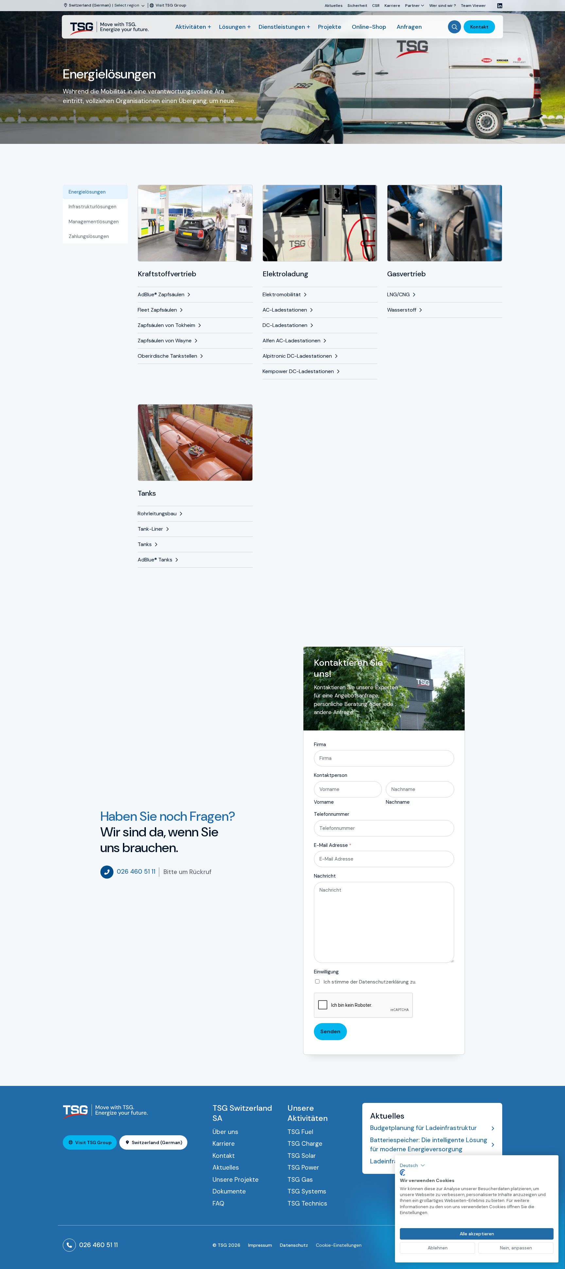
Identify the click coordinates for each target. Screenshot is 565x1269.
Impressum (260, 1245)
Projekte (329, 27)
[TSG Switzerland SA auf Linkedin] (497, 6)
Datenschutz (294, 1245)
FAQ (218, 1203)
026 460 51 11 (136, 871)
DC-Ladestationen (285, 325)
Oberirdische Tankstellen (167, 355)
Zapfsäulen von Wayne (165, 340)
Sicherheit (357, 5)
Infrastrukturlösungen (92, 206)
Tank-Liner (150, 528)
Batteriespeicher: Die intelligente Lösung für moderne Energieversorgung (428, 1145)
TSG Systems (306, 1191)
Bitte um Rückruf (187, 872)
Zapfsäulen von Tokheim (166, 325)
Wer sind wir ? (442, 5)
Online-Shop (369, 27)
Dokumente (229, 1191)
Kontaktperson (330, 775)
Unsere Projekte (236, 1179)
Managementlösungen (94, 221)
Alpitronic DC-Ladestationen (297, 355)
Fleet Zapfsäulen (157, 309)
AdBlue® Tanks (155, 559)
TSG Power (303, 1167)
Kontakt (479, 27)
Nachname (398, 802)
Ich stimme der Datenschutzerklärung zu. (370, 982)
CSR (376, 5)
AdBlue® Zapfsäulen (161, 294)
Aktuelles (334, 5)
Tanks (145, 544)
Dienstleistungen (282, 27)
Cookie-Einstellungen (339, 1245)
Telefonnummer (331, 814)
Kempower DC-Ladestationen (298, 371)
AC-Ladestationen (285, 309)
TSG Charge (304, 1144)
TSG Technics (307, 1203)
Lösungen (232, 27)
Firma (320, 744)
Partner (412, 5)
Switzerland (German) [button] (157, 1142)
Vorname (324, 802)
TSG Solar (301, 1156)
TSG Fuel (300, 1132)
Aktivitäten (190, 27)
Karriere (392, 5)
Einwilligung (326, 972)
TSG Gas (300, 1179)
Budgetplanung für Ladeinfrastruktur (423, 1128)
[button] (412, 1165)
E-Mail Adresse (332, 845)
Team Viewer (473, 5)
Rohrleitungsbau (157, 513)
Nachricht (325, 876)
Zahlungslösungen (89, 236)
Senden (330, 1031)
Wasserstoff (401, 309)
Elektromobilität (282, 294)
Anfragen (409, 27)
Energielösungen (87, 192)
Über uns (225, 1132)
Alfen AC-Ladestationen (291, 340)
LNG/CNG (398, 294)
